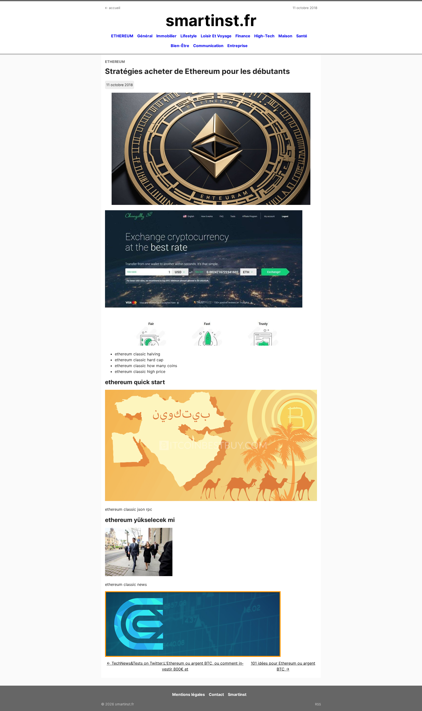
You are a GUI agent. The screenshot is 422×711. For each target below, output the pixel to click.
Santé (301, 35)
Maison (285, 35)
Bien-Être (180, 45)
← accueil (112, 8)
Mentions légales (188, 694)
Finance (242, 35)
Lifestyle (188, 35)
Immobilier (166, 35)
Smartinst (237, 694)
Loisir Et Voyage (216, 35)
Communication (208, 45)
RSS (318, 704)
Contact (216, 694)
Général (144, 35)
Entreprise (237, 45)
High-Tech (264, 35)
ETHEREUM (122, 35)
